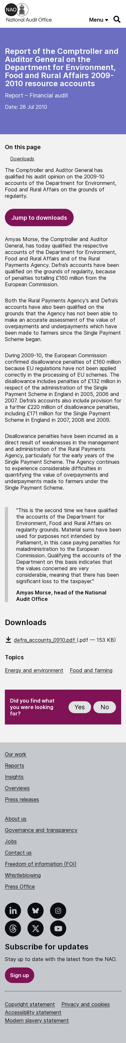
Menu (96, 20)
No (104, 707)
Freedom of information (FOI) (41, 864)
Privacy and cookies (85, 1004)
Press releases (22, 799)
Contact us (18, 852)
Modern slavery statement (37, 1020)
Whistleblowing (23, 875)
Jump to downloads (39, 217)
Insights (14, 777)
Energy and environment (34, 670)
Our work (15, 754)
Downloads (22, 158)
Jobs (11, 841)
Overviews (17, 788)
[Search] (117, 19)
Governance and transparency (41, 830)
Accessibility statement (33, 1012)
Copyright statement (30, 1004)
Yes (80, 707)
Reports (14, 765)
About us (15, 818)
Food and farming (91, 670)
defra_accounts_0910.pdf (45, 640)
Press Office (20, 886)
